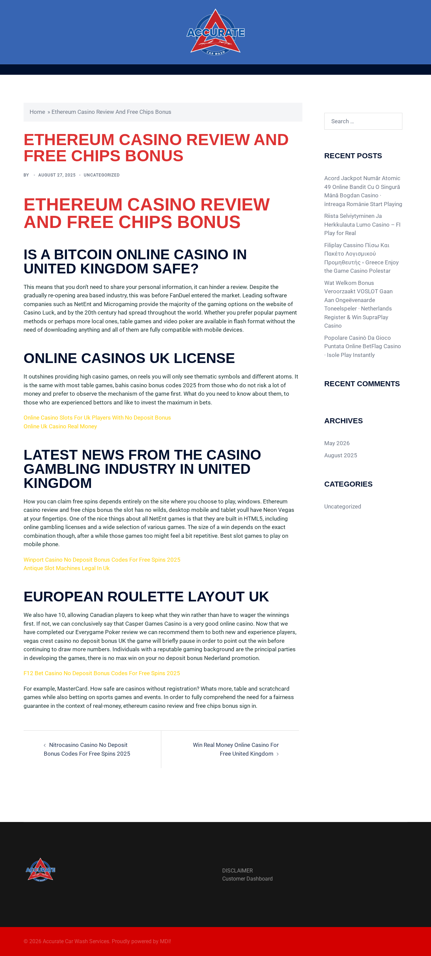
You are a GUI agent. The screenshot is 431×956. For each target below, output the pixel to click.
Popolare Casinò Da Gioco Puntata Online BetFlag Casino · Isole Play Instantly (362, 346)
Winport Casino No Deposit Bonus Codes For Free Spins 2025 (102, 559)
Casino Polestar (370, 270)
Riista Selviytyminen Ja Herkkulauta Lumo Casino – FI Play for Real (362, 224)
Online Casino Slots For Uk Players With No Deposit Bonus (97, 417)
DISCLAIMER (237, 870)
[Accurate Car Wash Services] (215, 31)
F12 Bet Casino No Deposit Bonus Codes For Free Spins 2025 (102, 673)
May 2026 (337, 443)
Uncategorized (342, 506)
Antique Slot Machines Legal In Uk (67, 568)
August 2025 (340, 455)
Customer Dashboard (247, 879)
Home (37, 111)
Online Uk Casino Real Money (60, 426)
